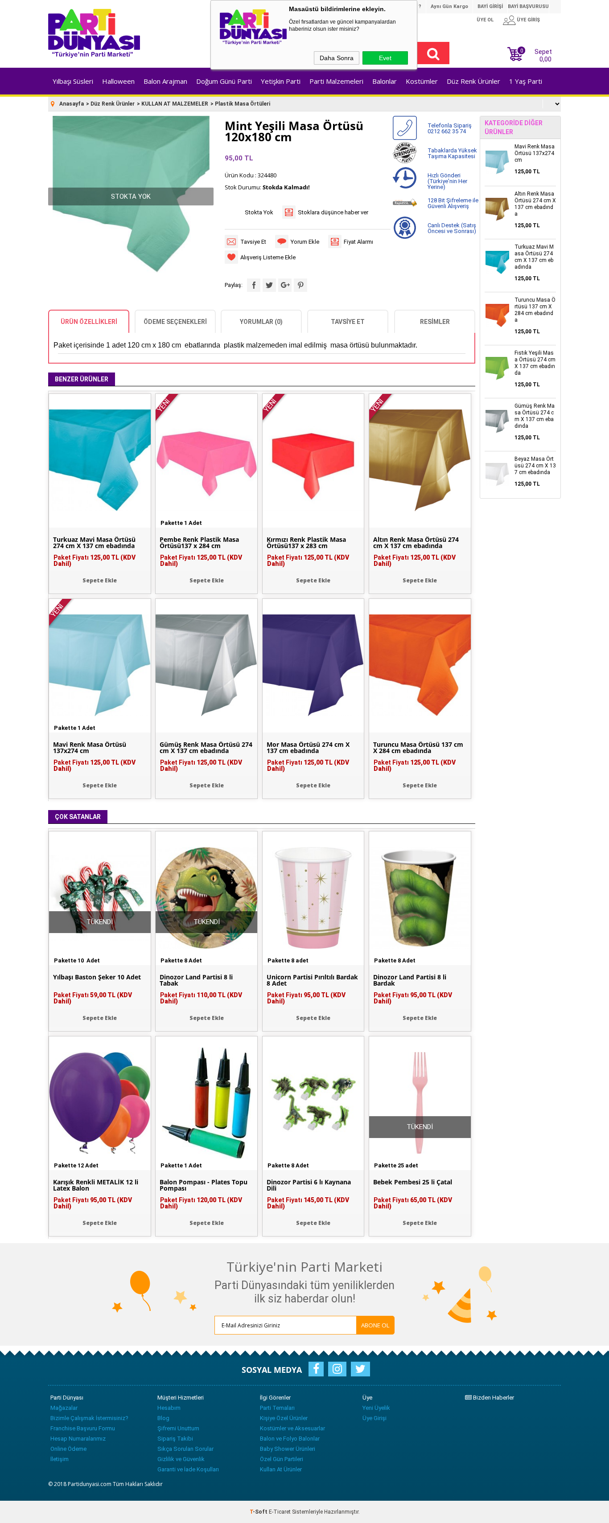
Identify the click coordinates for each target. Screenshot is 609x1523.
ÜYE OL (485, 20)
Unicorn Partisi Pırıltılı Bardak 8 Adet (312, 980)
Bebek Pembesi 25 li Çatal (412, 1182)
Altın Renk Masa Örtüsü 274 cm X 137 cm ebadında (416, 542)
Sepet (536, 54)
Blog (163, 1418)
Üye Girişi (374, 1418)
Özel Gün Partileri (281, 1459)
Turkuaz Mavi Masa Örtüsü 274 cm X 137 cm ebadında (94, 542)
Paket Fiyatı (94, 560)
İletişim (59, 1459)
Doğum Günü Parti (224, 81)
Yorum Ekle (305, 241)
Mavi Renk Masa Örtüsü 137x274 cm (89, 747)
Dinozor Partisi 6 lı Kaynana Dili (309, 1185)
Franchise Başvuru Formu (82, 1428)
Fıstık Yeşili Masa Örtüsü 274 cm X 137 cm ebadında (535, 363)
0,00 (545, 59)
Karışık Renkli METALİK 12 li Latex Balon (95, 1185)
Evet (385, 57)
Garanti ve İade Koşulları (188, 1469)
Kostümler (422, 81)
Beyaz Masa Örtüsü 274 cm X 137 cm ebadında (535, 465)
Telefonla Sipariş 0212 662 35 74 (450, 128)
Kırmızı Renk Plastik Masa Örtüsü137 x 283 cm (306, 542)
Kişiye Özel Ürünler (284, 1418)
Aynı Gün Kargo (449, 6)
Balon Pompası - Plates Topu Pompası (203, 1185)
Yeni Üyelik (376, 1407)
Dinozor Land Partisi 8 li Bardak (409, 980)
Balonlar (384, 81)
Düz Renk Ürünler (473, 81)
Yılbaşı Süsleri (73, 81)
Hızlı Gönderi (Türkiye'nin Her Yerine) (447, 181)
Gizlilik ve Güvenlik (181, 1459)
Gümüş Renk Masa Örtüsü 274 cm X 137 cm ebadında (206, 747)
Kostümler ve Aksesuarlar (292, 1428)
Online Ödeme (68, 1448)
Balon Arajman (165, 81)
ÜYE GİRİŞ (528, 20)
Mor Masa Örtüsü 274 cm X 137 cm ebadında (308, 747)
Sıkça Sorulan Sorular (185, 1448)
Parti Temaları (277, 1407)
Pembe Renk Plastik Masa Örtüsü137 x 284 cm (199, 542)
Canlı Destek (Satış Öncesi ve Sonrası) (452, 228)
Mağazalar (64, 1407)
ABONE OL (375, 1325)
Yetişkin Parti (280, 81)
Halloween (118, 81)
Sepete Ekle (99, 580)
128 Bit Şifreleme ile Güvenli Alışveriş (453, 203)
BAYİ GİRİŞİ (490, 6)
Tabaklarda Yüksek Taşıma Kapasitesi (452, 153)
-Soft (259, 1512)
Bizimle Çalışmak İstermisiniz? (89, 1418)
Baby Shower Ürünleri (287, 1448)
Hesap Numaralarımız (78, 1438)
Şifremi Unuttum (178, 1428)
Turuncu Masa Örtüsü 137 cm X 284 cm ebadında (418, 747)
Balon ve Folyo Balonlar (290, 1438)
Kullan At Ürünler (281, 1469)
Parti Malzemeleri (336, 81)
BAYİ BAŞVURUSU (528, 6)
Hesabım (169, 1407)
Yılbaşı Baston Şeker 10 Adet (97, 977)
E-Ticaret (280, 1512)
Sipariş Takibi (175, 1438)
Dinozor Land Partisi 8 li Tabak (196, 980)
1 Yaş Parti (525, 81)
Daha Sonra (337, 57)
